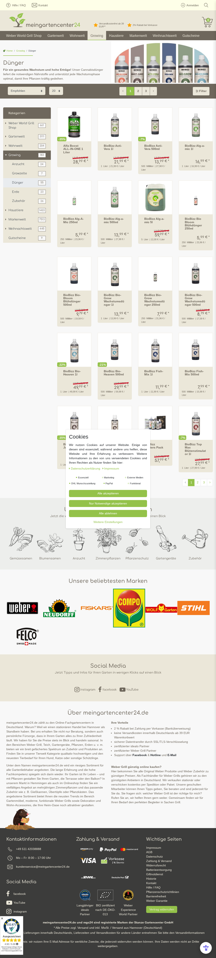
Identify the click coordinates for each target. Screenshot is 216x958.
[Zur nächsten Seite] (153, 91)
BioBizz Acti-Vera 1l (113, 147)
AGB (149, 852)
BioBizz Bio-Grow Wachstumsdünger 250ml (154, 300)
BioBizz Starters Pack (153, 446)
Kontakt (151, 883)
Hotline (155, 755)
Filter (202, 91)
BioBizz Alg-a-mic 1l (195, 147)
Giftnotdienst (154, 874)
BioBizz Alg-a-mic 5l (154, 220)
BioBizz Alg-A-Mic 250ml (73, 220)
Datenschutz (154, 856)
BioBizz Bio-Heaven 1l (72, 373)
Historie (151, 878)
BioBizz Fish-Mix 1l (153, 373)
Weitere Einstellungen (108, 521)
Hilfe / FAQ (153, 887)
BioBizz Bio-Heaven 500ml (114, 373)
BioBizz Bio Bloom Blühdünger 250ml (193, 223)
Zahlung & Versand (159, 861)
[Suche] (206, 5)
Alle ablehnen (108, 513)
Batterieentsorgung (159, 869)
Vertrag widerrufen (161, 909)
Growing (96, 35)
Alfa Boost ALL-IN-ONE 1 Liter (73, 149)
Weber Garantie (156, 900)
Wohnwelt (77, 35)
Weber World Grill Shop (24, 35)
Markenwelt (138, 35)
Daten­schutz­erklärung (86, 468)
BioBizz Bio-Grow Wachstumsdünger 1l (114, 300)
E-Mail (171, 755)
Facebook (139, 755)
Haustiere (116, 35)
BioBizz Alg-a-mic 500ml (114, 220)
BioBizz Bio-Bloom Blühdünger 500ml (72, 300)
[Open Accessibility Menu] (206, 948)
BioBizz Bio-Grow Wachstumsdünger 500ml (195, 300)
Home (9, 50)
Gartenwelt (55, 35)
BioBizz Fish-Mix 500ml (194, 373)
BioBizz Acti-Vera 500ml (153, 147)
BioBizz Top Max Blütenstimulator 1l (195, 449)
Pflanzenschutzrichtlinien (162, 892)
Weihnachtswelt (165, 35)
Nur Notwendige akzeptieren (108, 503)
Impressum (153, 847)
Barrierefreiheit (156, 896)
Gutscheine (191, 35)
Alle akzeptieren (108, 493)
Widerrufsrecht (156, 865)
